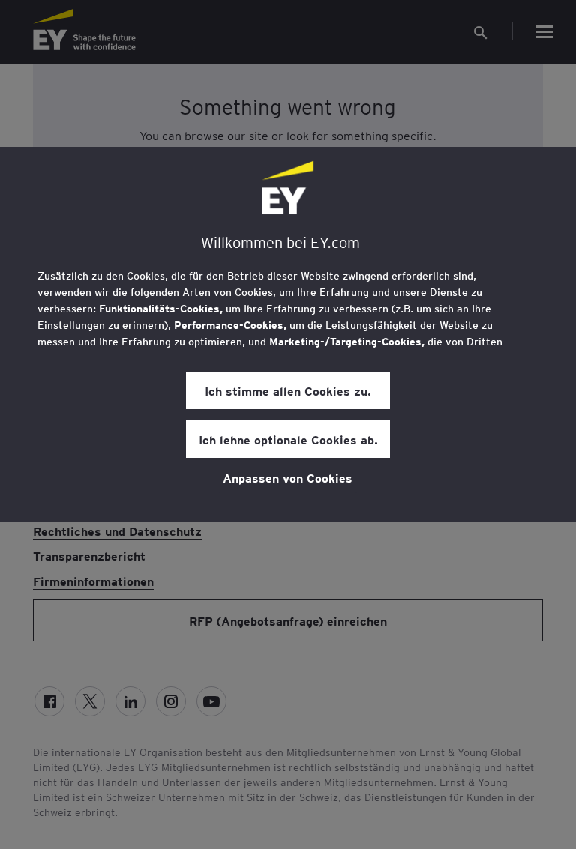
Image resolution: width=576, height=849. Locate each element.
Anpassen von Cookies (287, 477)
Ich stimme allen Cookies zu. (288, 390)
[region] (288, 334)
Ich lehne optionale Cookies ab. (288, 439)
